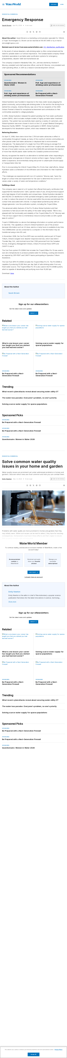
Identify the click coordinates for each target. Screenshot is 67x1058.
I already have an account (33, 577)
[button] (3, 4)
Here (12, 273)
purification (60, 47)
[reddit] (37, 32)
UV (44, 47)
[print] (64, 32)
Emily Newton (7, 479)
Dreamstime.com (58, 492)
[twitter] (33, 32)
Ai (43, 492)
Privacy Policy (58, 1049)
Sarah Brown (6, 25)
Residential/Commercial (10, 14)
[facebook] (27, 32)
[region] (33, 1052)
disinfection (51, 47)
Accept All (33, 1054)
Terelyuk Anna (49, 492)
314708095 (39, 492)
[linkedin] (30, 32)
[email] (40, 32)
